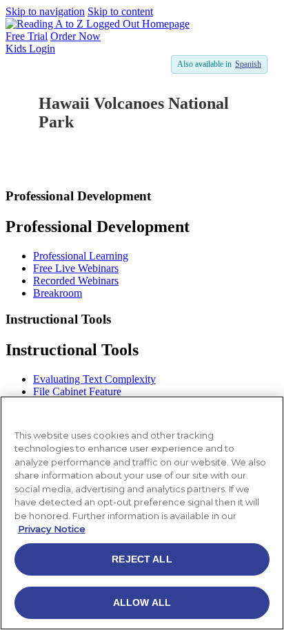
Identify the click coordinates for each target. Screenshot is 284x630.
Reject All (142, 559)
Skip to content (120, 11)
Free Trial (27, 36)
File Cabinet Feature (77, 391)
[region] (142, 513)
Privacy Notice (51, 528)
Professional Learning (80, 256)
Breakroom (57, 293)
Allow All (142, 602)
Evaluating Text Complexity (94, 379)
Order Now (75, 36)
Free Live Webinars (76, 268)
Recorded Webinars (76, 280)
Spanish (248, 64)
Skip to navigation (45, 11)
